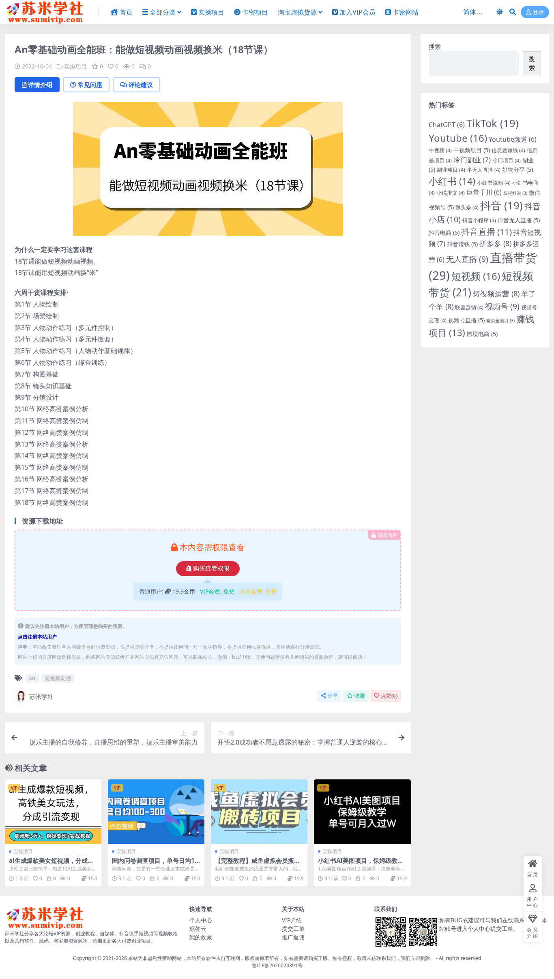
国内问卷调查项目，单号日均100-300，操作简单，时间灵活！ (155, 864)
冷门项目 (506, 160)
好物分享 (517, 169)
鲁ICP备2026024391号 (277, 965)
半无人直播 (483, 169)
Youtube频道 (513, 139)
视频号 (502, 306)
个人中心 (200, 920)
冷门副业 (472, 159)
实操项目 (211, 12)
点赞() (389, 696)
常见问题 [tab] (90, 85)
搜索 (435, 47)
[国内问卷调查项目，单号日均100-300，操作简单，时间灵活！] (156, 811)
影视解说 (515, 193)
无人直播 (467, 259)
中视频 (440, 150)
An (32, 678)
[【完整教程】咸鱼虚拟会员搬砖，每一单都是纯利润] (259, 811)
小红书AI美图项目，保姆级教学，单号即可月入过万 (357, 864)
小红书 (452, 181)
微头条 (467, 207)
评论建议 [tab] (141, 85)
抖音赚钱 (462, 244)
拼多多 (495, 243)
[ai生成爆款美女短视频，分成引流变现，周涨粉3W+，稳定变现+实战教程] (53, 811)
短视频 (475, 276)
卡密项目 (255, 12)
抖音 (501, 205)
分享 (332, 696)
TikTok (492, 123)
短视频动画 (58, 678)
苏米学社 (41, 696)
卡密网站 (406, 12)
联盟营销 (469, 307)
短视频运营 (496, 293)
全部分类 (163, 12)
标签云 (197, 928)
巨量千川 (484, 192)
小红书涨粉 (494, 182)
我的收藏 (200, 937)
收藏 (359, 696)
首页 (126, 12)
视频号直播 (466, 320)
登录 (538, 12)
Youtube (458, 138)
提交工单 (293, 928)
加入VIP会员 (357, 12)
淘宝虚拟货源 (297, 12)
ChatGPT (447, 124)
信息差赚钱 (508, 150)
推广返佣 (293, 937)
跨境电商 (482, 334)
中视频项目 (471, 150)
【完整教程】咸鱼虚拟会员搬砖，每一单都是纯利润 (254, 864)
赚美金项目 (500, 320)
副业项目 (451, 169)
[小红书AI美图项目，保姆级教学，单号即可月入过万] (362, 811)
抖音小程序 (479, 220)
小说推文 (450, 192)
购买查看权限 (211, 568)
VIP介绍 (292, 920)
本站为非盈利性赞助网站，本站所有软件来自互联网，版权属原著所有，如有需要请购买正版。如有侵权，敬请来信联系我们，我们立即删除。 (281, 958)
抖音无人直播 (519, 220)
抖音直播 (486, 231)
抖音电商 (444, 232)
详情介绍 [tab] (40, 85)
